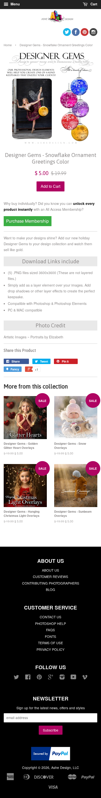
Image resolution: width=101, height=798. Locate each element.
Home (8, 45)
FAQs (50, 629)
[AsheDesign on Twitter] (67, 34)
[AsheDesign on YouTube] (73, 677)
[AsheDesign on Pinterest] (84, 34)
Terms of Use (50, 642)
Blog (50, 589)
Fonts (50, 636)
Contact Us (50, 616)
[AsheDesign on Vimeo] (85, 677)
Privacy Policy (50, 649)
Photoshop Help (50, 623)
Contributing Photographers (50, 583)
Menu (15, 3)
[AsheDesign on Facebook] (76, 34)
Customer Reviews (50, 576)
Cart (93, 3)
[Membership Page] (27, 224)
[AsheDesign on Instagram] (93, 34)
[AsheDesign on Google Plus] (50, 677)
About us (50, 570)
